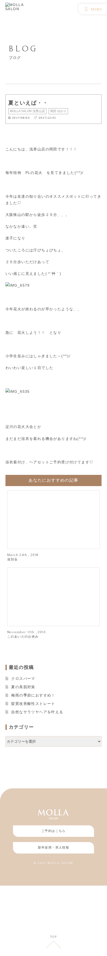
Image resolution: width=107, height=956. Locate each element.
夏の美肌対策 (23, 687)
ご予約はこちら (53, 831)
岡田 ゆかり (58, 111)
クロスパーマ (23, 678)
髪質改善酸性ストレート (33, 703)
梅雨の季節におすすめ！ (33, 695)
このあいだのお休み (23, 636)
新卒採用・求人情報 (53, 847)
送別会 (12, 559)
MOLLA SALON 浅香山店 (27, 111)
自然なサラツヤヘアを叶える (37, 712)
